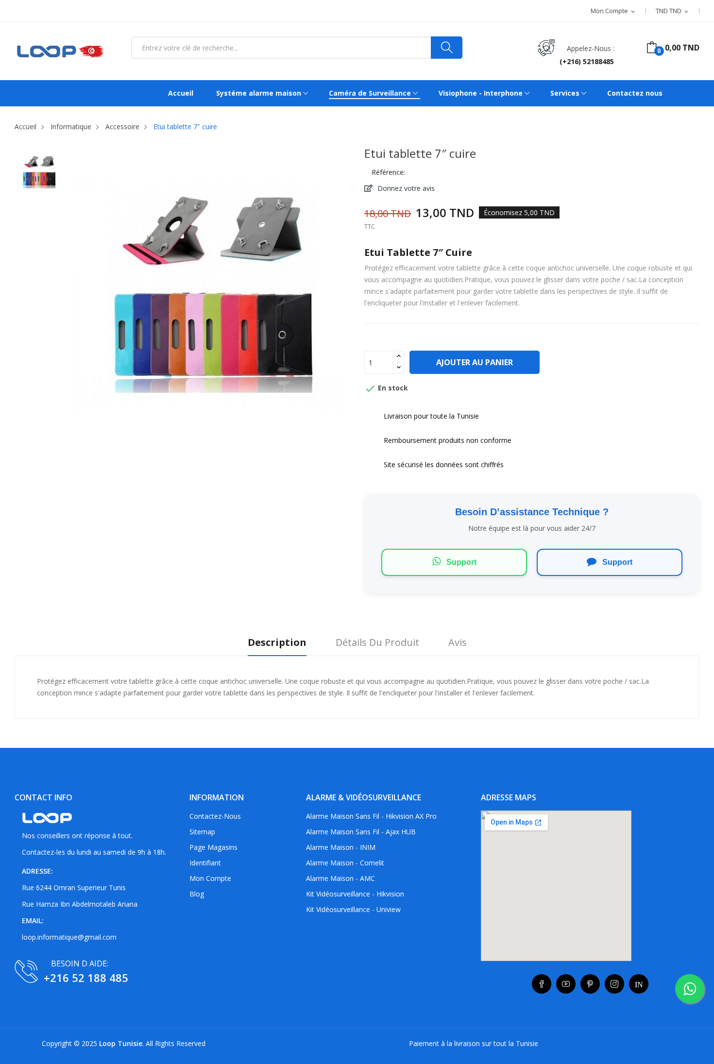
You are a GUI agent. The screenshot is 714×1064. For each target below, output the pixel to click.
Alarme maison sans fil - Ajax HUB (361, 831)
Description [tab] (277, 643)
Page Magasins (213, 847)
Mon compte (210, 878)
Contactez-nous (215, 816)
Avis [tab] (457, 643)
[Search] (446, 47)
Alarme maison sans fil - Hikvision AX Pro (371, 816)
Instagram (614, 984)
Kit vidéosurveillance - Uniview (353, 909)
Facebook (541, 984)
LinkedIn (638, 984)
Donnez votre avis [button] (405, 188)
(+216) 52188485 (587, 61)
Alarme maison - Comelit (345, 862)
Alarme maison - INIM (340, 847)
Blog (196, 893)
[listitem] (38, 174)
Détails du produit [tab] (377, 643)
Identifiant (205, 862)
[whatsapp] (689, 988)
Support (460, 562)
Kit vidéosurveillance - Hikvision (355, 893)
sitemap (202, 831)
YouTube (566, 984)
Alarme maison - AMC (340, 878)
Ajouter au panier (474, 362)
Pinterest (590, 984)
